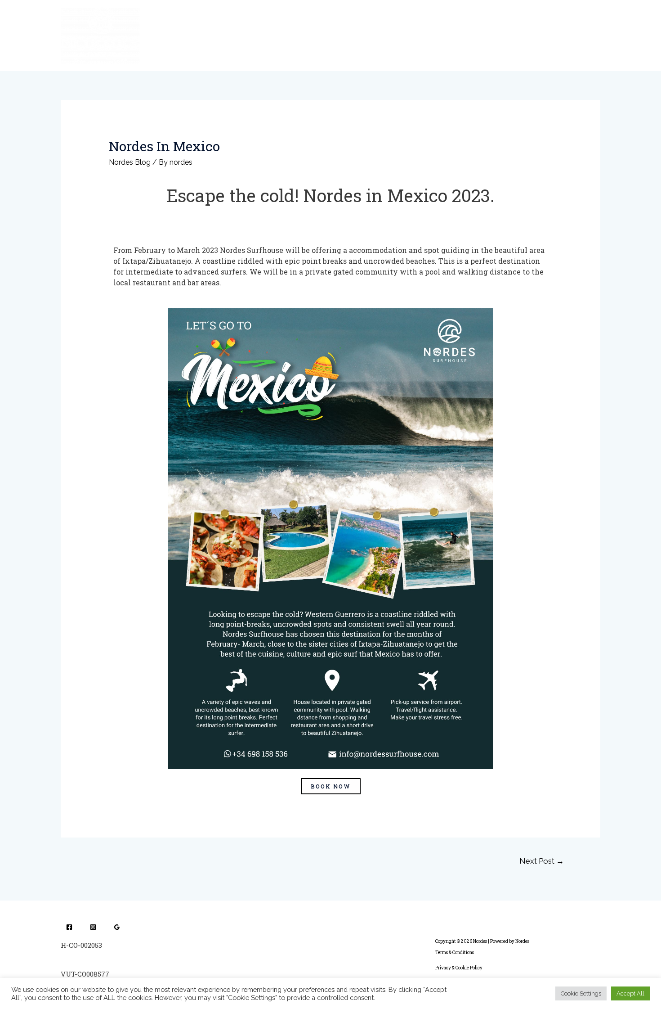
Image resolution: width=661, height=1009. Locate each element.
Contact (518, 35)
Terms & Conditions (454, 952)
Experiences (333, 35)
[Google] (116, 927)
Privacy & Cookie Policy (458, 968)
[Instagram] (93, 927)
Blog (447, 35)
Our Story (283, 35)
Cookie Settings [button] (581, 993)
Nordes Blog (130, 162)
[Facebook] (69, 927)
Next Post (541, 860)
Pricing (480, 35)
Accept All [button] (630, 993)
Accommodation (396, 35)
